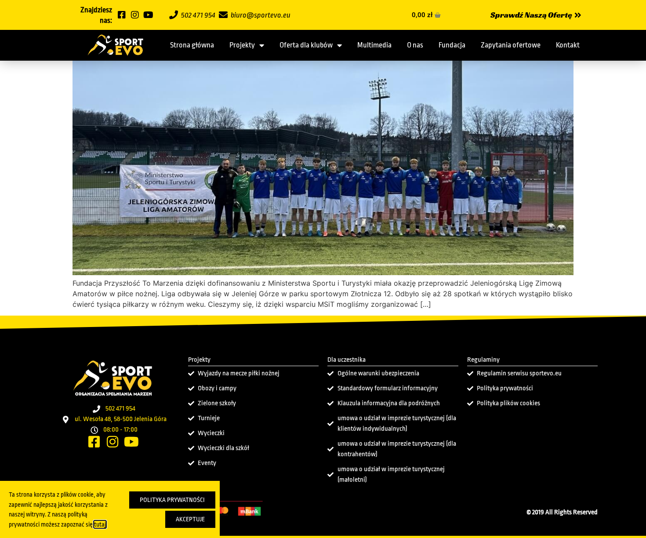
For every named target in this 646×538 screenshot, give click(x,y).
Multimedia (374, 45)
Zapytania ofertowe (511, 45)
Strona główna (192, 45)
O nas (415, 45)
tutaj (100, 524)
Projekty (242, 45)
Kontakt (568, 45)
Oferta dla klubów (306, 45)
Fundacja (452, 45)
